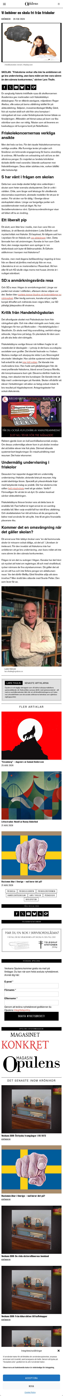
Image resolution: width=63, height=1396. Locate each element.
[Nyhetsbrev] (33, 87)
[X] (10, 87)
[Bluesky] (22, 87)
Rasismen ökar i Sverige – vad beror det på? (21, 881)
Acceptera (31, 1378)
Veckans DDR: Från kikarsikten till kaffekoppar (24, 1316)
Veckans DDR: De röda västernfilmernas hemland (25, 1256)
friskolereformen (46, 891)
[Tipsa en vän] (16, 87)
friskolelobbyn (26, 891)
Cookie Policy (30, 1392)
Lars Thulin (35, 895)
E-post (8, 981)
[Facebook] (4, 87)
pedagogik (50, 895)
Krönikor (6, 18)
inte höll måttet (30, 362)
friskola (11, 891)
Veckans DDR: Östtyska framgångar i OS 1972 (23, 1135)
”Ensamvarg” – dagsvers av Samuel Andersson (22, 762)
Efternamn (10, 998)
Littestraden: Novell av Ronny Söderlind (19, 821)
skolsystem (31, 899)
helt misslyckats (16, 488)
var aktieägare (38, 237)
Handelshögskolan (17, 895)
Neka (31, 1386)
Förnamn (10, 990)
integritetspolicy (22, 1010)
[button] (58, 1350)
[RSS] (27, 87)
